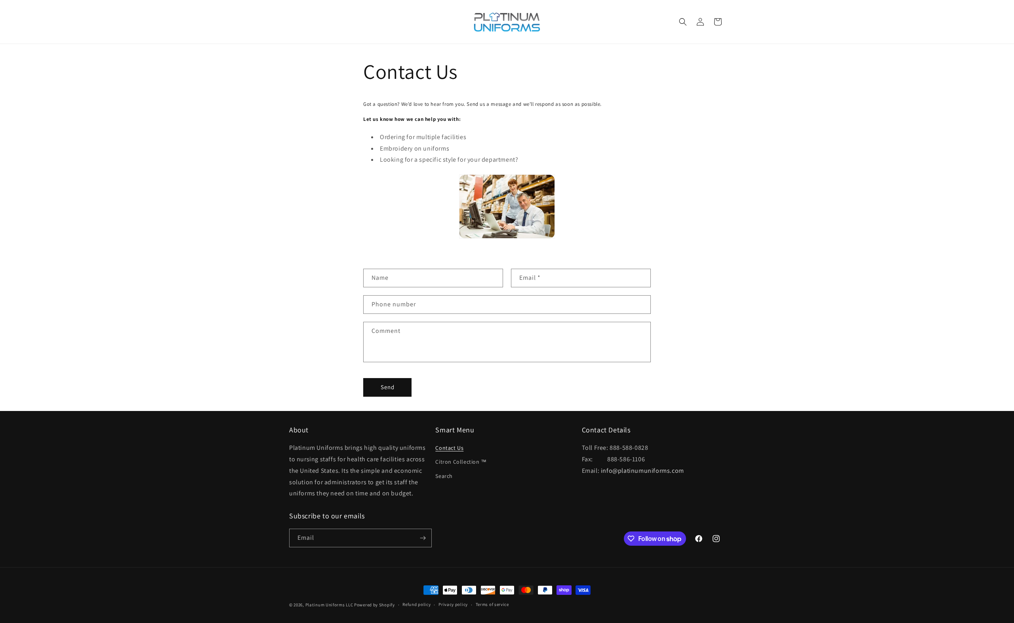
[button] (683, 22)
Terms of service (492, 604)
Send (388, 387)
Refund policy (416, 604)
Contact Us (449, 447)
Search (444, 476)
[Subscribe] (422, 538)
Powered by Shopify (374, 605)
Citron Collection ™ (460, 461)
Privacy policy (453, 604)
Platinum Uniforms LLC (329, 605)
